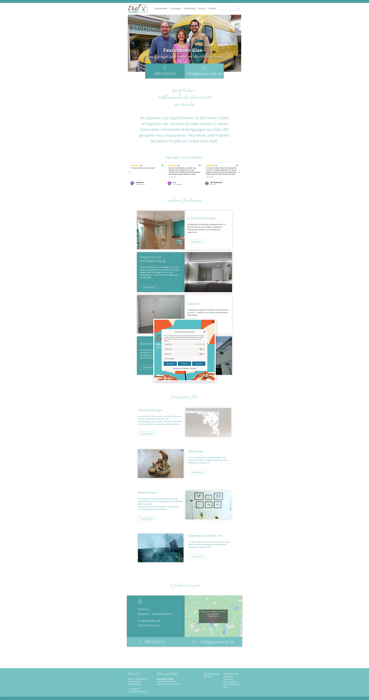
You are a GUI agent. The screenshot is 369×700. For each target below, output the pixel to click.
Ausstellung (189, 8)
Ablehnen (184, 364)
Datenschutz (186, 368)
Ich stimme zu (213, 620)
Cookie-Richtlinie (177, 368)
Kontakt (212, 8)
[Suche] (238, 8)
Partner (201, 8)
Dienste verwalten (169, 358)
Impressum (193, 368)
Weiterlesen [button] (135, 177)
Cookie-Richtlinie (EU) (232, 684)
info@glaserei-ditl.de (204, 73)
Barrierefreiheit (230, 682)
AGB (225, 687)
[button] (204, 332)
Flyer (210, 676)
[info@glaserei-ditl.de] (194, 642)
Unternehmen (160, 8)
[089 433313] (139, 642)
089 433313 (165, 73)
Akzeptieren (170, 364)
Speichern (198, 364)
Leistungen (176, 8)
